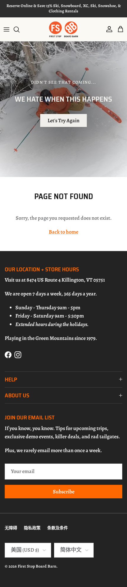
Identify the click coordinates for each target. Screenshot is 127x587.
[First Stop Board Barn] (63, 29)
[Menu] (6, 29)
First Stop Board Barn (37, 566)
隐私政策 (32, 528)
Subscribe (63, 491)
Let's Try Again (63, 120)
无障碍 (11, 528)
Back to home (63, 231)
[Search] (19, 29)
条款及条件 (57, 528)
